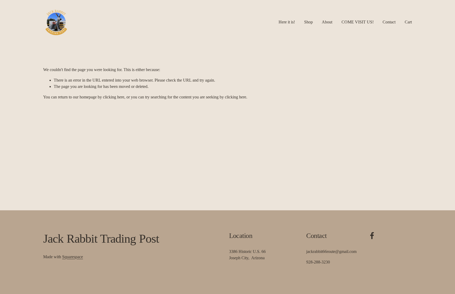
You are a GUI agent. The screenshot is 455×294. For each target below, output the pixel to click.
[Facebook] (372, 235)
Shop (308, 22)
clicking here (113, 97)
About (327, 22)
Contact (389, 22)
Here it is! (287, 22)
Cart (408, 22)
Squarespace (72, 257)
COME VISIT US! (358, 22)
